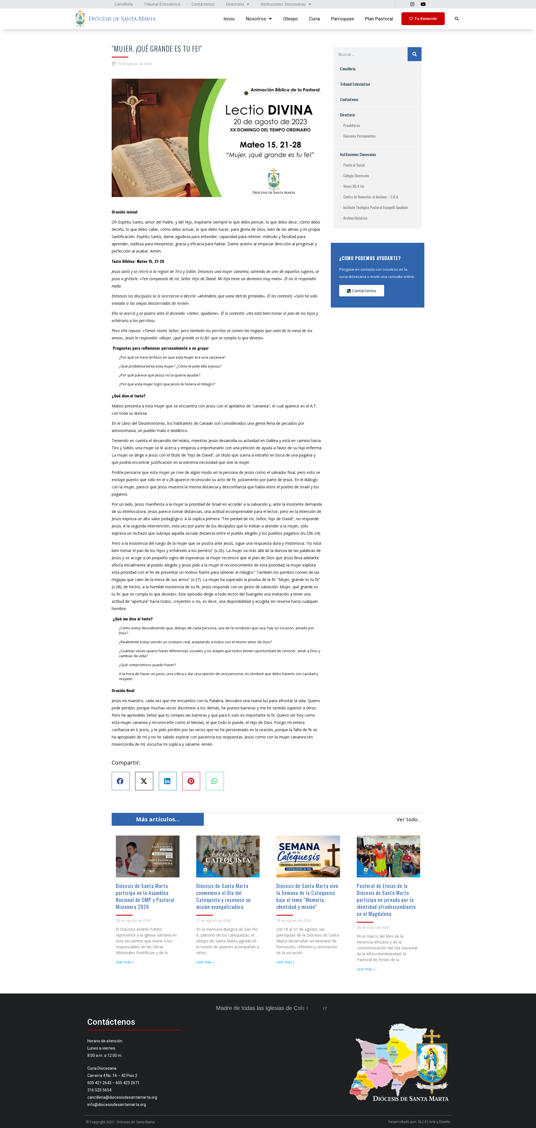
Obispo (290, 18)
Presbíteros (351, 125)
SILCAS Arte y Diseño (434, 1121)
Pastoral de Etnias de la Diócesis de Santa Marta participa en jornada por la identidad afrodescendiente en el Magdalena (386, 899)
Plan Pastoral (379, 18)
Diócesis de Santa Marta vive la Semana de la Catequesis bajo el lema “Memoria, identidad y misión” (307, 896)
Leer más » (125, 961)
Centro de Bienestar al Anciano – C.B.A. (371, 197)
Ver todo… (409, 819)
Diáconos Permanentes (359, 136)
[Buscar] (415, 54)
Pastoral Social (354, 165)
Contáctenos (349, 99)
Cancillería (347, 68)
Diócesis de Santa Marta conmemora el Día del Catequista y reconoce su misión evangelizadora (223, 896)
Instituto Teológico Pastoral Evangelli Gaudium (375, 207)
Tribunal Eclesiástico (355, 84)
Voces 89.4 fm (353, 186)
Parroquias (342, 18)
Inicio (229, 18)
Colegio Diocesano (356, 175)
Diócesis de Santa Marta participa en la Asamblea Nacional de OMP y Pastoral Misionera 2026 (145, 896)
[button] (456, 18)
